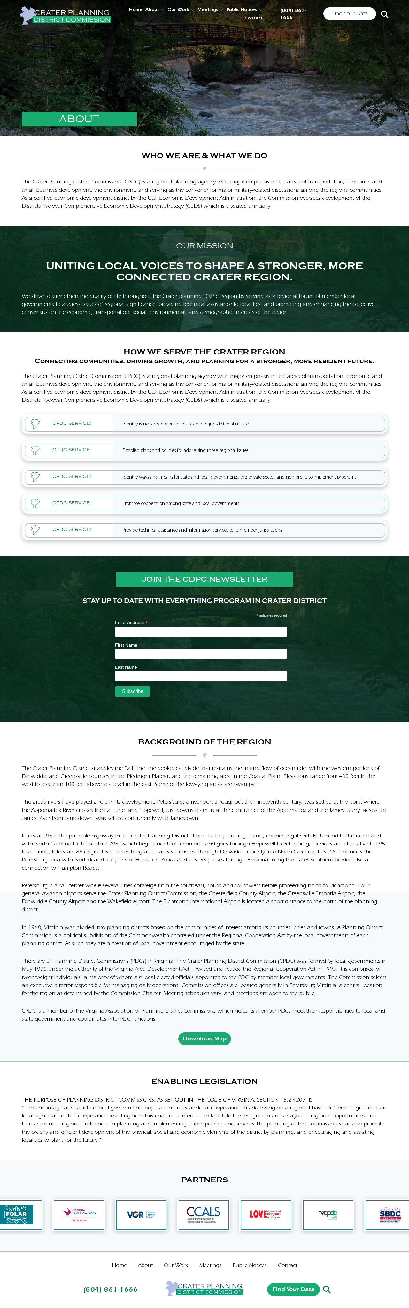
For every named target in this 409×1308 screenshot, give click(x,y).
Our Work (178, 9)
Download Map (205, 1038)
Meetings (207, 9)
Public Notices (242, 9)
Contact (253, 18)
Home (135, 9)
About (152, 9)
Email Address (131, 622)
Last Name (126, 667)
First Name (126, 645)
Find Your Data (349, 13)
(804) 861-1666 (293, 13)
